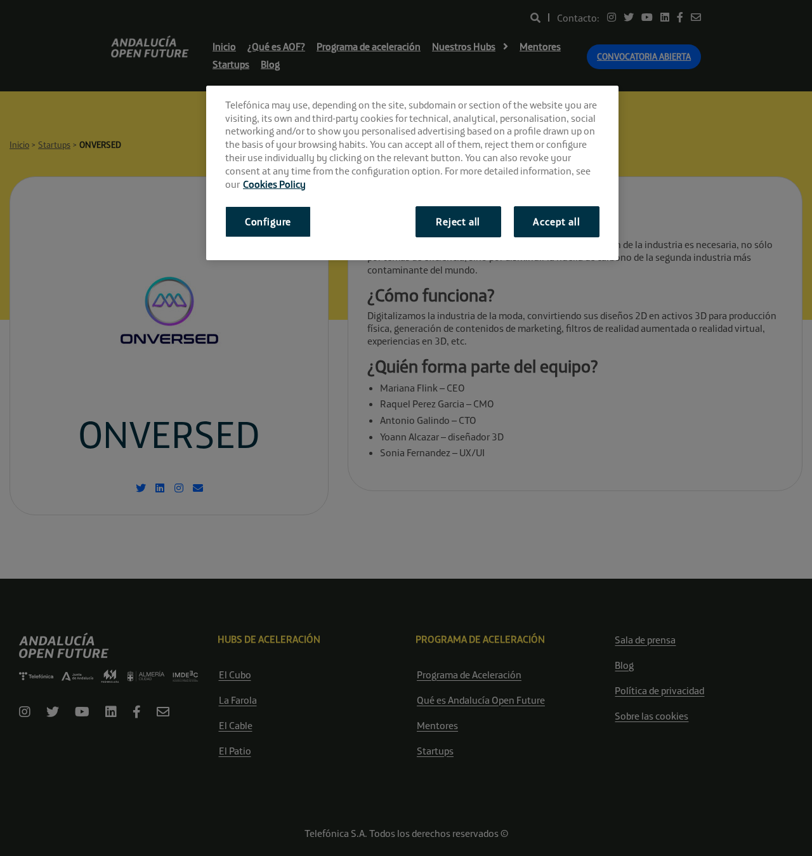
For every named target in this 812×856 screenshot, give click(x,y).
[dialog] (412, 173)
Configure (268, 221)
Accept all (556, 221)
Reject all (458, 221)
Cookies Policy (274, 184)
